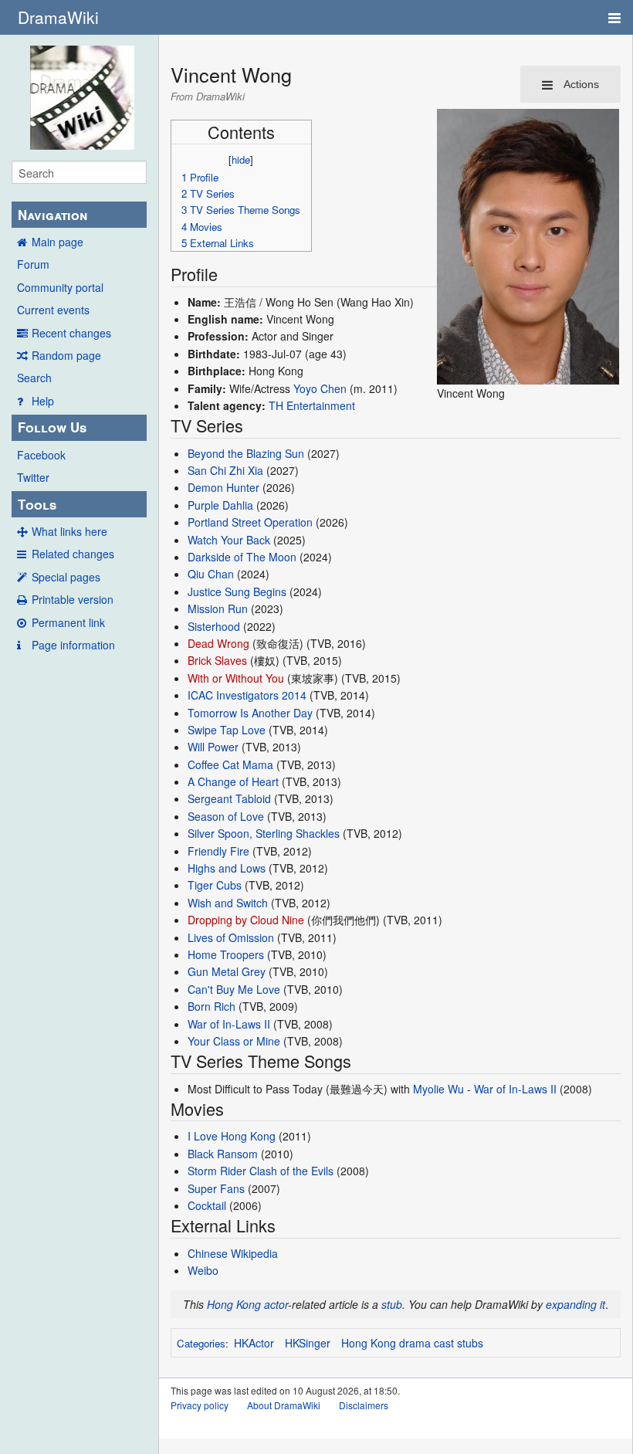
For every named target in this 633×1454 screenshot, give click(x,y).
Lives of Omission (231, 937)
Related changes (73, 553)
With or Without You (236, 678)
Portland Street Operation (250, 522)
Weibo (203, 1270)
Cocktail (207, 1205)
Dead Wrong (218, 643)
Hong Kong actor (247, 1304)
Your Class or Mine (234, 1041)
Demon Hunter (223, 487)
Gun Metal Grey (227, 971)
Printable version (72, 599)
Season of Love (226, 816)
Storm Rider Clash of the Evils (260, 1170)
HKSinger (307, 1343)
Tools (37, 504)
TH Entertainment (312, 405)
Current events (53, 309)
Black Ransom (223, 1153)
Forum (33, 264)
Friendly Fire (218, 851)
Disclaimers (363, 1405)
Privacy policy (199, 1405)
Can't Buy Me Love (234, 989)
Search (34, 377)
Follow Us (52, 427)
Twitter (33, 477)
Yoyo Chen (320, 388)
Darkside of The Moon (242, 556)
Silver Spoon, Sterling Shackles (264, 833)
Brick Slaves (217, 660)
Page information (73, 644)
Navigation (52, 214)
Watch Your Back (229, 539)
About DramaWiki (283, 1405)
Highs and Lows (227, 868)
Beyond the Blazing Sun (246, 453)
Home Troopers (226, 954)
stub (391, 1304)
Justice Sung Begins (237, 591)
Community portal (60, 287)
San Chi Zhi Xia (225, 470)
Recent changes (71, 333)
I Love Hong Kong (232, 1136)
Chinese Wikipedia (233, 1253)
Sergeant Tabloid (229, 798)
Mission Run (218, 608)
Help (43, 400)
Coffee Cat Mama (230, 764)
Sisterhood (214, 626)
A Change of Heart (233, 781)
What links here (69, 531)
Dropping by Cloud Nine (246, 919)
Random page (66, 355)
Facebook (41, 455)
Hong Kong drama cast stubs (412, 1343)
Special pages (66, 577)
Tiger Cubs (215, 885)
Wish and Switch (228, 902)
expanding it (575, 1304)
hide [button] (241, 159)
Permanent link (68, 622)
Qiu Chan (211, 573)
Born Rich (211, 1006)
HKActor (254, 1343)
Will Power (213, 746)
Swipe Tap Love (227, 729)
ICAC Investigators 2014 (247, 695)
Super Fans (216, 1188)
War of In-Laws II (229, 1024)
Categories (201, 1343)
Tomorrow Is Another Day (250, 712)
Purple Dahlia (220, 505)
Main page (57, 241)
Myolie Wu (438, 1088)
